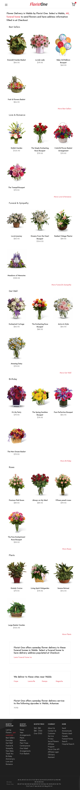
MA (57, 780)
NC (23, 784)
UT (29, 786)
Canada (65, 736)
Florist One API (53, 749)
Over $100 (38, 733)
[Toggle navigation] (6, 4)
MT (21, 784)
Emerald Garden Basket (16, 60)
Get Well (9, 743)
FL (38, 780)
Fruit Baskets (24, 753)
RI (53, 784)
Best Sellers (10, 738)
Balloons (23, 740)
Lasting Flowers (11, 732)
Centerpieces (25, 745)
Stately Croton (16, 588)
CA (27, 780)
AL (20, 780)
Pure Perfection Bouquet (63, 412)
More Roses (66, 549)
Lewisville (31, 681)
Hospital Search (68, 744)
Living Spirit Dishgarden (40, 588)
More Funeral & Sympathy (61, 285)
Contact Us (52, 731)
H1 (51, 786)
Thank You (9, 753)
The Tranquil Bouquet (16, 187)
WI (38, 786)
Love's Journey (16, 236)
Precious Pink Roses (16, 500)
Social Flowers (53, 741)
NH (30, 784)
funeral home (13, 16)
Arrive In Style (63, 324)
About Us (51, 728)
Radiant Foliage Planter (63, 236)
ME (35, 782)
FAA (44, 784)
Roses (22, 730)
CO (30, 780)
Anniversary (10, 759)
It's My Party (16, 412)
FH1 (49, 786)
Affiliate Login (53, 752)
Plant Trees (24, 743)
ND (26, 784)
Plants (22, 738)
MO (42, 782)
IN (49, 780)
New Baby (10, 751)
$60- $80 (37, 728)
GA (41, 780)
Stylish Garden (16, 148)
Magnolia (59, 681)
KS (51, 780)
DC (34, 780)
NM (35, 784)
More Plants (66, 634)
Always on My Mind (40, 500)
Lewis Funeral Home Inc (23, 657)
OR (50, 784)
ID (46, 780)
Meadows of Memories (17, 275)
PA (52, 784)
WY (43, 786)
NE (28, 784)
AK (19, 780)
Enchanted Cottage (16, 324)
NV (37, 784)
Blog (46, 786)
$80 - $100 (38, 731)
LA (55, 780)
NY (39, 784)
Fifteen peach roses (63, 500)
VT (33, 786)
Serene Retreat (63, 588)
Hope (16, 681)
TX (27, 786)
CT (32, 780)
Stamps (44, 681)
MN (40, 782)
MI (37, 782)
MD (59, 780)
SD (57, 784)
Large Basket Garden (16, 625)
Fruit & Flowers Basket (16, 99)
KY (53, 780)
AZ (25, 780)
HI (42, 780)
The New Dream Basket (16, 451)
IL (47, 780)
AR (67, 13)
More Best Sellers (64, 108)
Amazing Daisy (16, 363)
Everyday (9, 740)
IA (44, 780)
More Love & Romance (62, 196)
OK (47, 784)
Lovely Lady (40, 60)
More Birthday (65, 461)
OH (42, 784)
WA (36, 786)
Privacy (50, 738)
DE (36, 780)
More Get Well (65, 373)
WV (40, 786)
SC (55, 784)
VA (31, 786)
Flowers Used (67, 733)
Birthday (9, 756)
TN (60, 784)
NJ (32, 784)
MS (18, 784)
